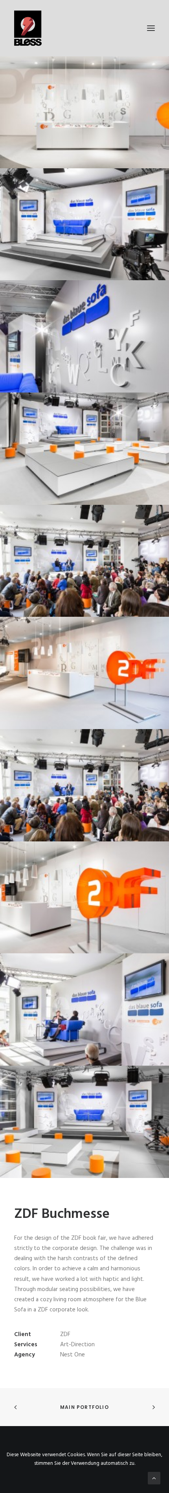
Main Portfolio (84, 1407)
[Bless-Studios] (84, 28)
